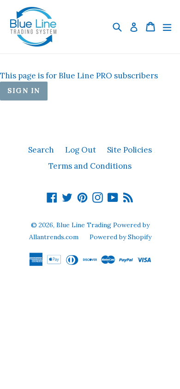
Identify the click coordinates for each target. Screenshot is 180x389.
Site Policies (129, 150)
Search (41, 150)
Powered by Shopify (120, 237)
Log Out (80, 150)
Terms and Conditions (90, 166)
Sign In (23, 90)
